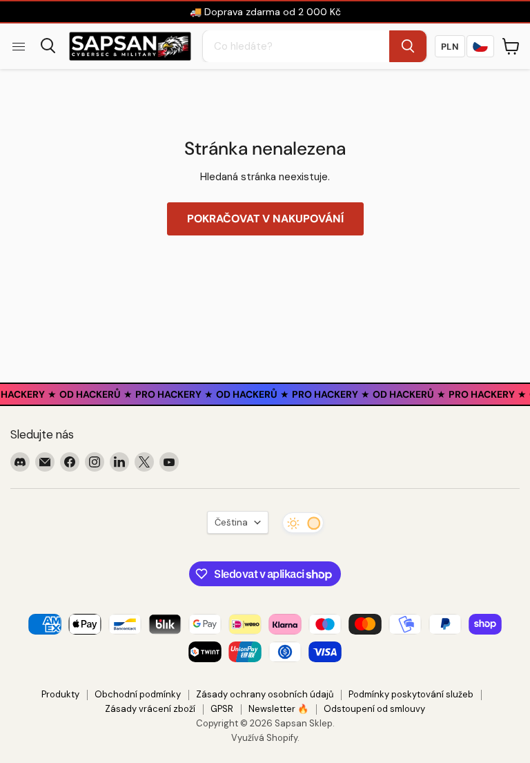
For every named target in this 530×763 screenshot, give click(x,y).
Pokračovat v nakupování (265, 218)
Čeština (231, 522)
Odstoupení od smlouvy (374, 709)
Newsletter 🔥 (278, 709)
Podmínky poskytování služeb (411, 694)
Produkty (60, 694)
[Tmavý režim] (303, 522)
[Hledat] (407, 46)
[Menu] (18, 46)
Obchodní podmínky (138, 694)
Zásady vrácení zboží (150, 709)
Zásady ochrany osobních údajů (264, 694)
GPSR (221, 709)
